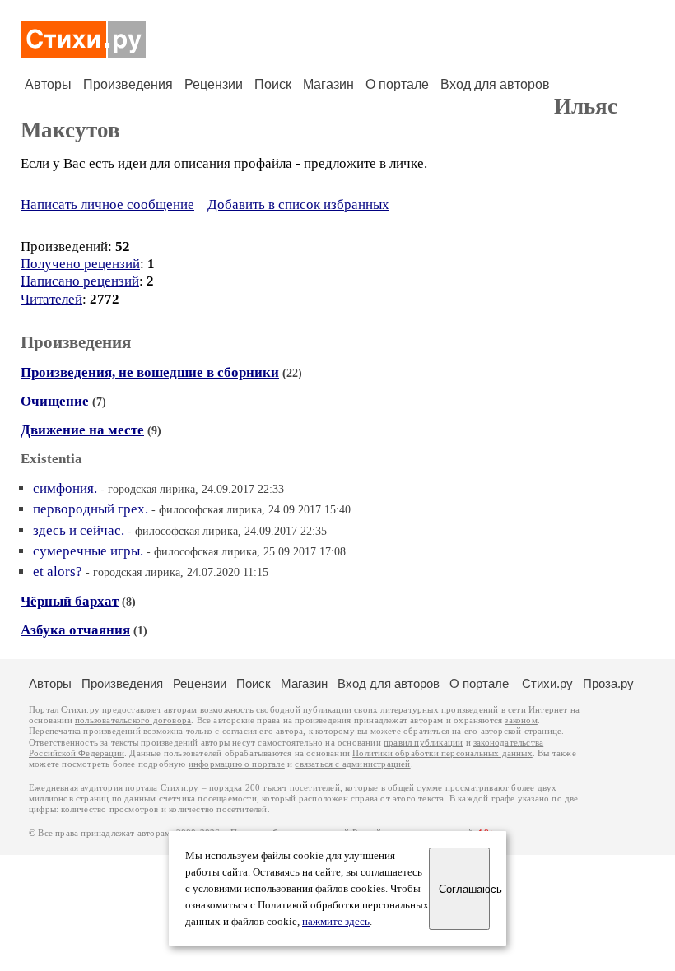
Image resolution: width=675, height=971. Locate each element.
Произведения (128, 84)
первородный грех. (90, 509)
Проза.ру (608, 683)
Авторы (48, 84)
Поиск (272, 84)
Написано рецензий (80, 281)
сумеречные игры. (88, 551)
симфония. (65, 488)
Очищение (55, 401)
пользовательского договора (133, 720)
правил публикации (423, 742)
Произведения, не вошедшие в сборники (150, 372)
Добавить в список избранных (298, 204)
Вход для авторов (495, 84)
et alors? (57, 571)
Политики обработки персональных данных (442, 753)
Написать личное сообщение (107, 204)
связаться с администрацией (352, 764)
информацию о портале (237, 764)
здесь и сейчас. (78, 530)
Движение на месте (82, 430)
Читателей (51, 299)
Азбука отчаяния (75, 630)
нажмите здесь (336, 921)
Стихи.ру (547, 683)
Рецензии (213, 84)
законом (521, 720)
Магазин (328, 84)
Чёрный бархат (70, 601)
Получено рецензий (80, 264)
